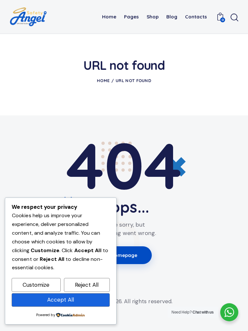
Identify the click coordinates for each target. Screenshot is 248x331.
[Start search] (234, 18)
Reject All (86, 284)
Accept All (60, 299)
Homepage (124, 255)
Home (103, 80)
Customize (36, 284)
